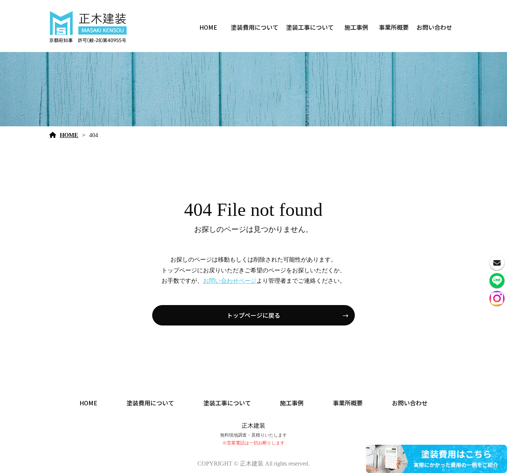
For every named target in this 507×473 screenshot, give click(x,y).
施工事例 (356, 27)
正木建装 (253, 425)
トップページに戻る (253, 315)
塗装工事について (310, 27)
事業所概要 (394, 27)
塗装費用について (254, 27)
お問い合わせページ (229, 281)
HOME (208, 27)
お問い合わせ (434, 27)
